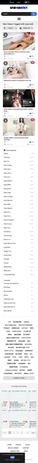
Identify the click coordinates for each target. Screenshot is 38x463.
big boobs (28, 344)
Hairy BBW (18, 185)
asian (16, 360)
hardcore (11, 364)
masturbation (12, 338)
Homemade (18, 235)
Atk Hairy (18, 157)
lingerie (7, 357)
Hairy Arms (18, 173)
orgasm (21, 341)
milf (10, 360)
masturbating (10, 325)
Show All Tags (19, 378)
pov (9, 322)
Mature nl (18, 239)
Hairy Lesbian (18, 196)
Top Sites (7, 280)
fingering (8, 373)
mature (17, 335)
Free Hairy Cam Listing (19, 386)
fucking (26, 334)
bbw (28, 341)
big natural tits (22, 347)
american (15, 328)
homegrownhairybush (18, 283)
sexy (32, 357)
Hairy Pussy (18, 224)
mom (8, 331)
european (9, 354)
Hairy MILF (18, 204)
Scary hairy (18, 255)
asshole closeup (11, 370)
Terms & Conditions (7, 460)
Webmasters (15, 451)
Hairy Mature (18, 200)
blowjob (17, 322)
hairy (29, 370)
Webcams (18, 270)
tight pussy (26, 338)
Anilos (18, 153)
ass (31, 354)
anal (10, 334)
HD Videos (18, 232)
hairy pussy (16, 331)
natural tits (25, 360)
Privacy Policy (14, 460)
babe (26, 354)
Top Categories (11, 150)
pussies (19, 351)
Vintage (18, 259)
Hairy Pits (18, 212)
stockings (24, 367)
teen (20, 357)
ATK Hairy (18, 287)
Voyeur (18, 263)
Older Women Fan (18, 243)
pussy (7, 328)
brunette (11, 341)
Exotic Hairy (18, 165)
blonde (19, 354)
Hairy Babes (18, 181)
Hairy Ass (18, 177)
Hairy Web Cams (18, 307)
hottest (25, 328)
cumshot (29, 351)
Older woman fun (18, 303)
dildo (14, 357)
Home (9, 445)
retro (22, 370)
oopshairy (18, 247)
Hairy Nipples (18, 208)
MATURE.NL (18, 311)
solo (26, 357)
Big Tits (18, 161)
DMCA (26, 451)
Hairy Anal (18, 169)
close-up (27, 331)
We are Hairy (18, 291)
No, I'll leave (18, 460)
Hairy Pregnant (18, 220)
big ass (11, 347)
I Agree (12, 457)
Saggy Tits (18, 251)
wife (31, 328)
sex (29, 363)
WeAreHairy (18, 267)
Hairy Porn (18, 216)
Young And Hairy (18, 274)
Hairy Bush (18, 189)
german (26, 322)
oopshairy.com (18, 299)
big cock (18, 373)
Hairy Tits (18, 228)
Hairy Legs (18, 192)
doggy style (8, 350)
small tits (28, 373)
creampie (21, 363)
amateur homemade (25, 325)
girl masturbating (14, 344)
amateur (13, 367)
